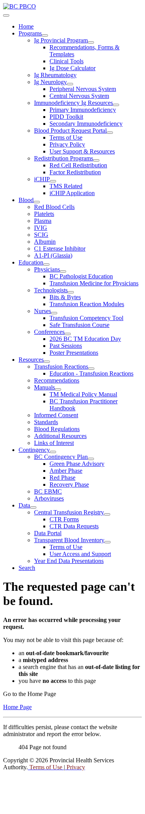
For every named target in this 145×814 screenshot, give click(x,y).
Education (31, 262)
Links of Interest (54, 443)
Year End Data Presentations (69, 561)
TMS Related (65, 186)
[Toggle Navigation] (6, 15)
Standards (46, 422)
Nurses (42, 311)
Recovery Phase (69, 484)
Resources (31, 359)
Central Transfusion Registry (69, 512)
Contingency (34, 450)
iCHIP (42, 179)
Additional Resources (60, 436)
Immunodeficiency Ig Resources (73, 102)
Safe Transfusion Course (79, 325)
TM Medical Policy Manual (83, 394)
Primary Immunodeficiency (82, 109)
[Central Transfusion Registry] (107, 514)
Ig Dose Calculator (72, 68)
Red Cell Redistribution (78, 165)
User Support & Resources (82, 151)
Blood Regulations (57, 429)
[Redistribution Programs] (96, 160)
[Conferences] (68, 334)
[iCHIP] (53, 181)
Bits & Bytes (65, 297)
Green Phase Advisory (76, 463)
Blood (26, 200)
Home (26, 26)
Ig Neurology (50, 82)
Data (24, 505)
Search (27, 568)
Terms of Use (65, 137)
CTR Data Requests (74, 526)
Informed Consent (56, 415)
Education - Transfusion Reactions (91, 373)
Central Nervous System (79, 96)
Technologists (51, 290)
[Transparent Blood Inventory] (107, 542)
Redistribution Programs (63, 158)
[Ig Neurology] (70, 84)
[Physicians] (63, 271)
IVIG (40, 227)
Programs (30, 33)
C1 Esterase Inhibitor (59, 248)
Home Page (17, 707)
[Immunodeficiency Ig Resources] (116, 105)
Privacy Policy (67, 144)
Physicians (47, 269)
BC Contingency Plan (61, 456)
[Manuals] (58, 389)
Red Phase (62, 477)
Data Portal (47, 533)
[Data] (33, 507)
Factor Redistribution (75, 172)
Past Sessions (65, 345)
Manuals (44, 387)
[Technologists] (71, 292)
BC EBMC (48, 491)
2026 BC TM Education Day (85, 338)
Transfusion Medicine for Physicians (93, 283)
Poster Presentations (73, 352)
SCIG (41, 234)
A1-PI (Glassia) (53, 255)
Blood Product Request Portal (70, 130)
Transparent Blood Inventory (69, 540)
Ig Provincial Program (61, 40)
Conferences (49, 332)
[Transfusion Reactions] (91, 368)
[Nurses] (54, 313)
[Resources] (47, 362)
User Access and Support (80, 554)
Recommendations (56, 380)
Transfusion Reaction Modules (86, 304)
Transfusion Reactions (61, 366)
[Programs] (45, 35)
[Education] (46, 264)
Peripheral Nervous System (82, 89)
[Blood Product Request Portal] (110, 132)
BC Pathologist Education (81, 276)
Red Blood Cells (54, 207)
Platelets (44, 214)
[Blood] (37, 202)
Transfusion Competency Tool (86, 318)
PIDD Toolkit (66, 116)
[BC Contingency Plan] (91, 459)
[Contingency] (53, 452)
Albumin (45, 241)
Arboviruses (49, 498)
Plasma (42, 220)
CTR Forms (64, 519)
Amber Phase (65, 470)
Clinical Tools (66, 61)
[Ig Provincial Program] (91, 42)
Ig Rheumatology (55, 75)
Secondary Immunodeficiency (86, 123)
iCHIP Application (72, 193)
